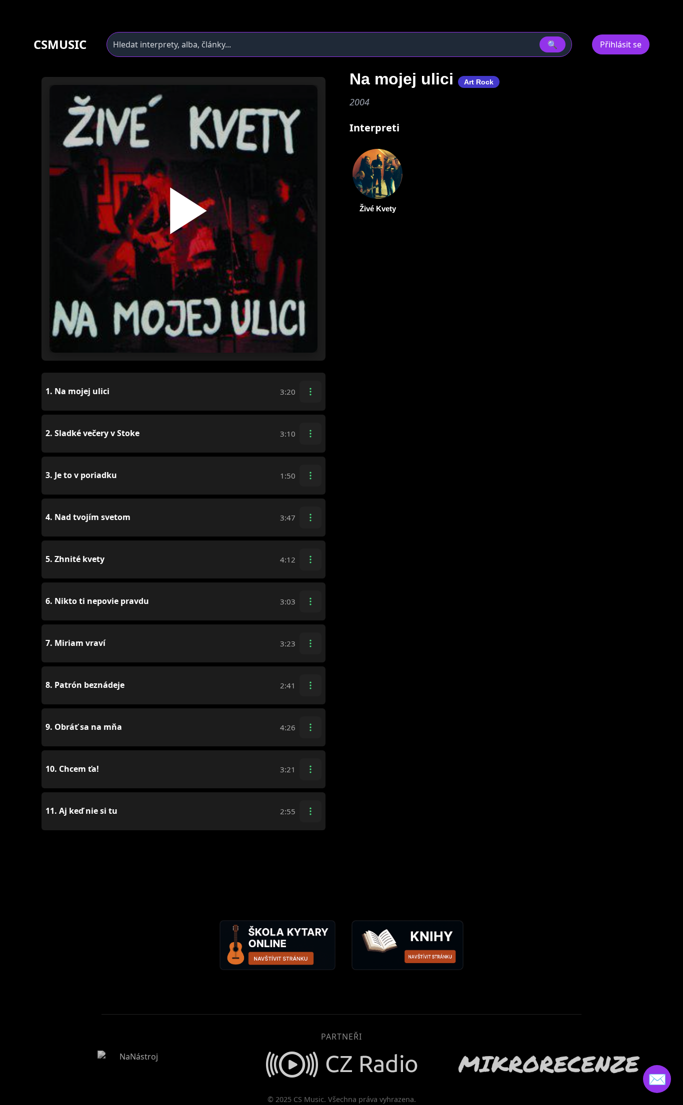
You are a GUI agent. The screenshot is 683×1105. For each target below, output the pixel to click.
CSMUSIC (60, 44)
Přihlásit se (621, 44)
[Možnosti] (311, 392)
